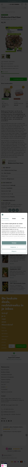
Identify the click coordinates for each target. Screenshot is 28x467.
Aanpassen (13, 247)
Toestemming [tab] (5, 218)
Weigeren (14, 251)
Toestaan (14, 242)
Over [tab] (23, 218)
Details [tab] (14, 218)
